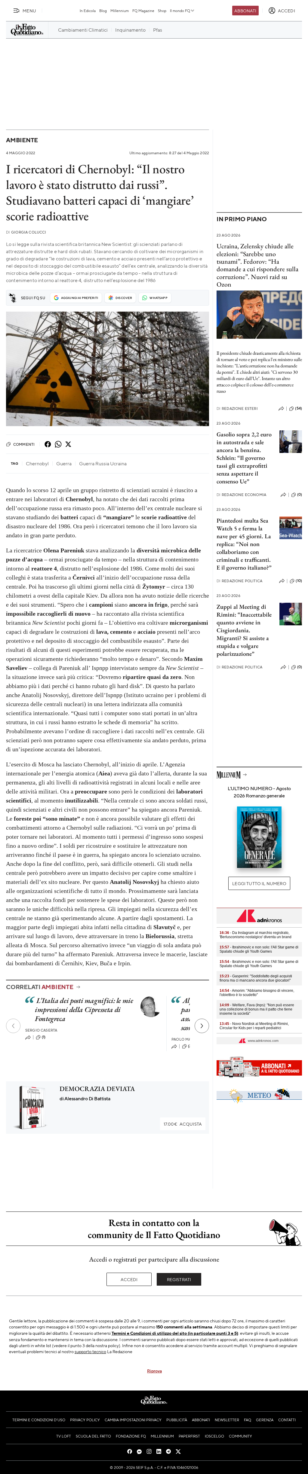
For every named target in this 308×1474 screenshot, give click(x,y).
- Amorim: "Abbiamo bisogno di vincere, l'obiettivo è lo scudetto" (257, 992)
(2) (190, 1046)
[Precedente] (13, 1026)
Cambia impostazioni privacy (133, 1419)
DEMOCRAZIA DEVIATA (97, 1088)
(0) (299, 494)
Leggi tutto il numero (259, 883)
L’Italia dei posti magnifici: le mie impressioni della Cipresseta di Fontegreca (84, 1009)
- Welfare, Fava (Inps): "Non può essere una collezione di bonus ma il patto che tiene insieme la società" (257, 1009)
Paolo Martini (186, 1039)
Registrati (179, 1279)
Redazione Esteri (237, 408)
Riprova (154, 1370)
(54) (298, 408)
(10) (299, 581)
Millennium (119, 10)
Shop (162, 10)
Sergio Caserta (41, 1030)
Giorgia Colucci (26, 232)
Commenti (24, 444)
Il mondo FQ (180, 10)
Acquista (183, 1124)
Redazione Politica (239, 581)
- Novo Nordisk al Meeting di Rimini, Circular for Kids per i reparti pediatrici (254, 1026)
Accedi (129, 1279)
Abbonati (245, 10)
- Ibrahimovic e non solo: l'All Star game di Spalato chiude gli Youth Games (259, 949)
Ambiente (22, 140)
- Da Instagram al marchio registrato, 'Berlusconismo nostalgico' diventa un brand (255, 935)
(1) (43, 1037)
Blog (103, 10)
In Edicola (88, 10)
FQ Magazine (143, 10)
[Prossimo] (202, 1026)
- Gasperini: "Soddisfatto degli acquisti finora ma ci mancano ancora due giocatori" (256, 978)
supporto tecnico (90, 1351)
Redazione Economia (241, 494)
